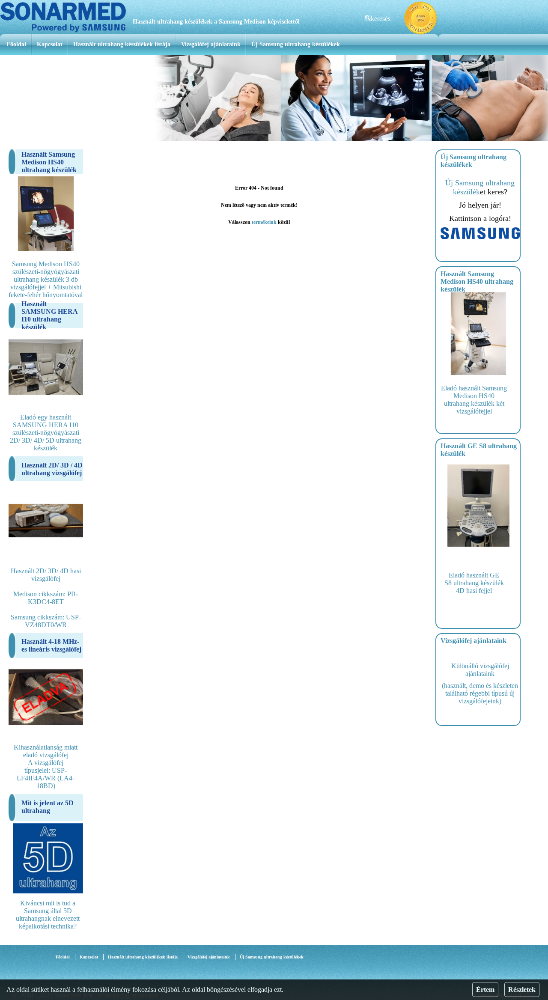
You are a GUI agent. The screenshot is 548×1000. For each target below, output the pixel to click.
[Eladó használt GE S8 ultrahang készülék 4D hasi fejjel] (478, 544)
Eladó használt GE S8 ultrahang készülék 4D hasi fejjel (474, 582)
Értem (485, 989)
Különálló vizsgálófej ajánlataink (480, 669)
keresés (380, 18)
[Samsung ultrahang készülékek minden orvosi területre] (480, 237)
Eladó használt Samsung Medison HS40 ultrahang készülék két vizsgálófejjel (474, 399)
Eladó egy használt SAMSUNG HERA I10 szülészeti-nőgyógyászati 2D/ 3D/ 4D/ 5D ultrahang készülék (45, 433)
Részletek (522, 989)
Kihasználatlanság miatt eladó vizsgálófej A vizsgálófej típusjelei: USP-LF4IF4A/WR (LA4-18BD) (45, 766)
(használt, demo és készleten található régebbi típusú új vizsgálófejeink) (480, 693)
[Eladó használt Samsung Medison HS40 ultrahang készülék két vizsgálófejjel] (478, 372)
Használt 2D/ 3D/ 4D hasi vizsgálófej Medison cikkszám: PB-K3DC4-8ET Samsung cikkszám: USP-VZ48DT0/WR (46, 597)
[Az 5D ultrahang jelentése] (48, 891)
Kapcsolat (50, 44)
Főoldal (16, 44)
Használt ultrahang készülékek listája (121, 44)
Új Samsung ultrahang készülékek (295, 44)
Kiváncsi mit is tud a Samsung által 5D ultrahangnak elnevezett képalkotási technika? (48, 914)
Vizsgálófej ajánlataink (211, 44)
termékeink (264, 222)
